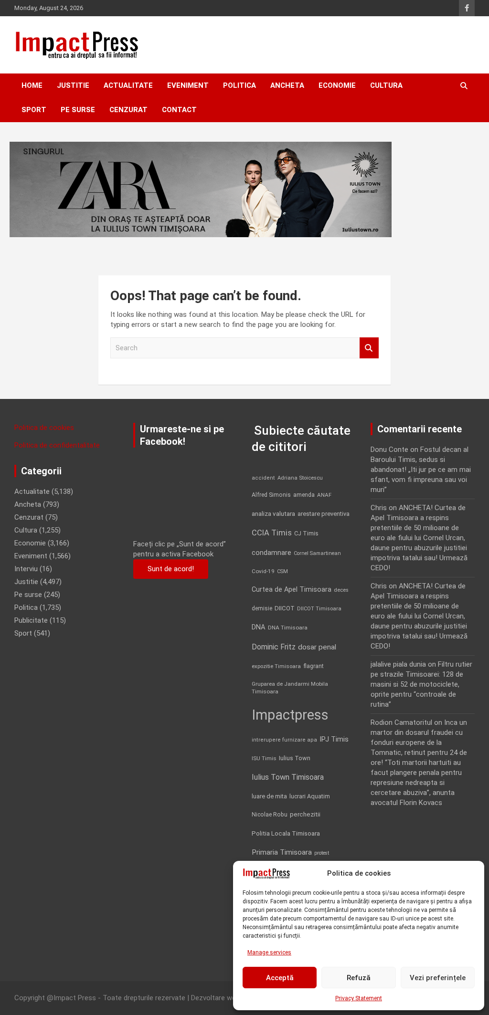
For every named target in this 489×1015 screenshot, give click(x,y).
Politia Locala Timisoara (286, 833)
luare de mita (269, 796)
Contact (179, 109)
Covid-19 (263, 571)
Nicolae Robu (269, 814)
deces (341, 590)
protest (321, 853)
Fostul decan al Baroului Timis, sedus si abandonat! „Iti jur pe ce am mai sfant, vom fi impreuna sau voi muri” (421, 469)
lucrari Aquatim (309, 796)
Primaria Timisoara (282, 852)
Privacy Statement (358, 998)
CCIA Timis (272, 532)
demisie (262, 608)
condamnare (271, 553)
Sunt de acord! (171, 569)
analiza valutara (273, 513)
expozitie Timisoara (276, 666)
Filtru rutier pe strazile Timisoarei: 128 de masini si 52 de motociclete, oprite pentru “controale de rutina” (421, 684)
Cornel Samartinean (317, 553)
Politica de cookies (44, 427)
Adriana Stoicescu (300, 478)
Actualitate (128, 85)
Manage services (269, 952)
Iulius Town (294, 758)
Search (369, 348)
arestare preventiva (324, 513)
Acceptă (280, 977)
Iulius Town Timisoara (288, 777)
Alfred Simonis (271, 495)
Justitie (73, 85)
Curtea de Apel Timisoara (291, 590)
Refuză (359, 977)
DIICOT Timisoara (319, 609)
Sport (33, 109)
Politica (239, 85)
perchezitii (305, 814)
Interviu (26, 569)
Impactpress (290, 715)
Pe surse (78, 109)
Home (32, 85)
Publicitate (31, 620)
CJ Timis (306, 533)
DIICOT (285, 608)
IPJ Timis (334, 739)
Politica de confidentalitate (57, 445)
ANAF (324, 495)
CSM (282, 571)
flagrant (313, 666)
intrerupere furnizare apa (284, 740)
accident (263, 478)
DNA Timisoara (288, 627)
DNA (259, 627)
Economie (337, 85)
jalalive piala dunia (398, 664)
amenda (304, 495)
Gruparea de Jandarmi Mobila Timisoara (290, 687)
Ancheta (287, 85)
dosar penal (317, 647)
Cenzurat (128, 109)
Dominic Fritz (274, 646)
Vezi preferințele (438, 977)
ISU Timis (264, 758)
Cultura (386, 85)
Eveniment (188, 85)
